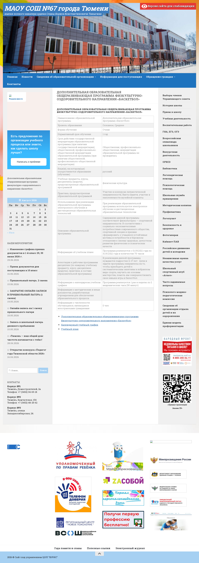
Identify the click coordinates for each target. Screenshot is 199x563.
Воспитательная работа (177, 125)
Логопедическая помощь (173, 177)
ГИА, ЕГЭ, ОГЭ (171, 131)
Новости (27, 76)
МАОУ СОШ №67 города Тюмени (56, 8)
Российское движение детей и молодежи (176, 250)
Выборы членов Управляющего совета (176, 97)
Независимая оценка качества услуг (175, 260)
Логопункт (169, 218)
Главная (12, 76)
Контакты (14, 84)
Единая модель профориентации (173, 324)
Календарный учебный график (79, 324)
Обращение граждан (159, 76)
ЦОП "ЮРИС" (50, 557)
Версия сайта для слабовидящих (171, 6)
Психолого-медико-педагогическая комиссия (175, 295)
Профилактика (172, 211)
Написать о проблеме (28, 162)
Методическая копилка (177, 205)
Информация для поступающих (121, 76)
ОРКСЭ (166, 161)
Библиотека (170, 168)
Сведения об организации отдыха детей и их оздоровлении (175, 310)
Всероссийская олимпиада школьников (172, 142)
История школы (172, 105)
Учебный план (70, 329)
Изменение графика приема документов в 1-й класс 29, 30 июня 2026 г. (25, 253)
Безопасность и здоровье (172, 226)
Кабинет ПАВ (171, 241)
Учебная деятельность (177, 118)
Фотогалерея (170, 235)
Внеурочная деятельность (171, 153)
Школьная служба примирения (174, 197)
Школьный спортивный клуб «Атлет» (173, 272)
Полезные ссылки (98, 548)
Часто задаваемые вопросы (174, 283)
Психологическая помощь (173, 187)
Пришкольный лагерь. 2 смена (28, 280)
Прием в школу (172, 111)
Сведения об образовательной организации (65, 76)
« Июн (10, 232)
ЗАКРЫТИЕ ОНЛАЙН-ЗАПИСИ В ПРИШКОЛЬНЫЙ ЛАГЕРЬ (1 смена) (27, 294)
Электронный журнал (130, 548)
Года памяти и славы (68, 548)
